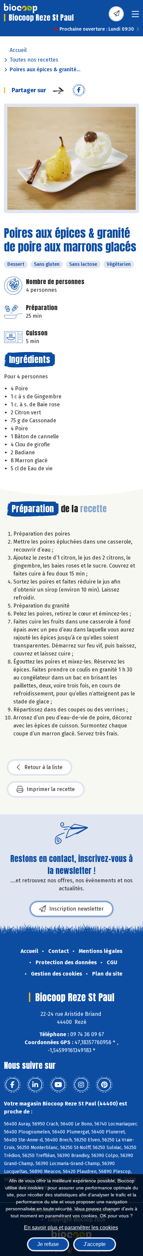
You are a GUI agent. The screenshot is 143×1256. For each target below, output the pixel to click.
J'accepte (94, 1244)
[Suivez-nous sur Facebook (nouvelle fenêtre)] (12, 1084)
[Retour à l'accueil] (20, 8)
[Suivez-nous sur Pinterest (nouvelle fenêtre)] (104, 1084)
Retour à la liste (43, 767)
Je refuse (48, 1244)
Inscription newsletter (76, 909)
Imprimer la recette (51, 789)
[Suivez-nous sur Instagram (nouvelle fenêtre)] (81, 1084)
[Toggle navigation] (135, 16)
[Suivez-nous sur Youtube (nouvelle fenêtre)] (58, 1084)
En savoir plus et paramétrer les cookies (71, 1227)
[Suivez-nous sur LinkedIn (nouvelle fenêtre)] (35, 1084)
